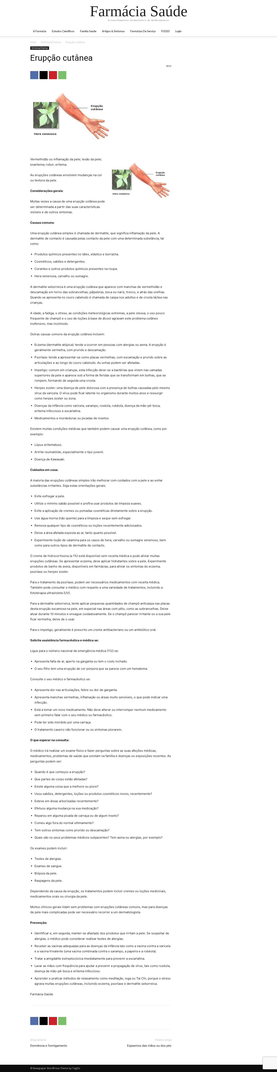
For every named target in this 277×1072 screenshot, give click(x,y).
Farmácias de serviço (143, 31)
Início (33, 42)
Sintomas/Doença (51, 42)
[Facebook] (34, 75)
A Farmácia (39, 31)
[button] (242, 31)
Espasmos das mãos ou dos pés (149, 1046)
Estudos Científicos (63, 31)
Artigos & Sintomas (113, 31)
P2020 (165, 31)
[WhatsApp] (62, 75)
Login (178, 31)
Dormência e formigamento (48, 1046)
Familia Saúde (88, 31)
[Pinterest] (53, 75)
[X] (44, 75)
